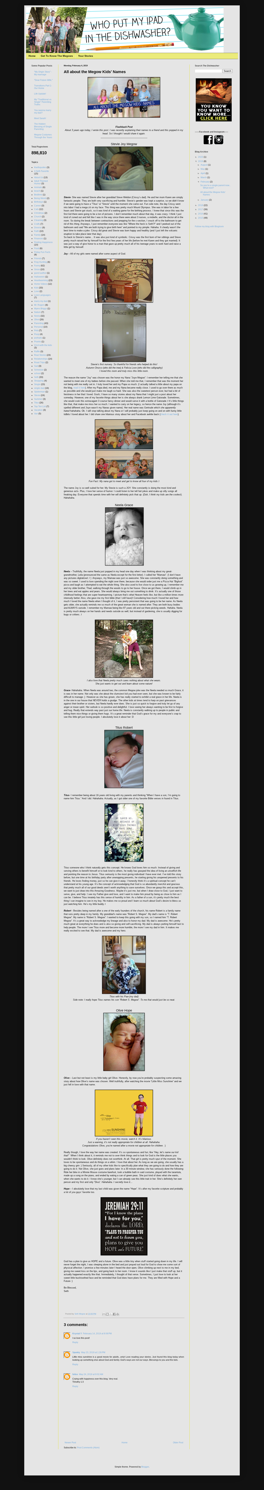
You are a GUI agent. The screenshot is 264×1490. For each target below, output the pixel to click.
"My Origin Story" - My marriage (43, 73)
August (204, 165)
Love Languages (42, 295)
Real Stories (40, 355)
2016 (201, 213)
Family (37, 235)
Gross (37, 269)
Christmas (39, 213)
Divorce (38, 227)
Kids (36, 287)
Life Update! (40, 93)
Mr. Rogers (39, 305)
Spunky (76, 1352)
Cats (36, 209)
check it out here (169, 414)
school (37, 373)
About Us (38, 177)
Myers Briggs (40, 308)
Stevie (37, 395)
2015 (201, 218)
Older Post (178, 1442)
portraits (38, 338)
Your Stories (85, 55)
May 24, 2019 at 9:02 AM (91, 1374)
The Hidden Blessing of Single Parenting (43, 126)
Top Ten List (40, 406)
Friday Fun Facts (42, 252)
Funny (37, 265)
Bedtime (38, 194)
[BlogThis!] (107, 1314)
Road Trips (39, 362)
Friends (37, 258)
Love (36, 291)
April (203, 173)
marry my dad (40, 301)
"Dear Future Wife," (43, 80)
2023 (201, 157)
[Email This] (104, 1314)
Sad (36, 366)
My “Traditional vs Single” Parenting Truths (42, 102)
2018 (201, 205)
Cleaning (38, 220)
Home (32, 55)
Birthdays (38, 202)
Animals (38, 187)
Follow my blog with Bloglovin (209, 226)
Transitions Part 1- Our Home (43, 86)
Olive (36, 319)
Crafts (37, 224)
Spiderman (39, 391)
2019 (201, 161)
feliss (75, 1374)
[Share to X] (111, 1314)
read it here (79, 387)
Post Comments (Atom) (88, 1447)
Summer (38, 399)
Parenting (39, 323)
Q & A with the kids (43, 345)
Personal (38, 327)
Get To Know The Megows (57, 55)
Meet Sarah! (40, 118)
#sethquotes (40, 167)
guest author (40, 273)
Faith (36, 231)
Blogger (145, 1467)
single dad (39, 388)
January (205, 200)
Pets (36, 330)
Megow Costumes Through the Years (43, 135)
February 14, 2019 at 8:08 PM (97, 1333)
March (204, 177)
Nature (37, 312)
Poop (36, 334)
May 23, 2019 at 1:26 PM (93, 1352)
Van (36, 413)
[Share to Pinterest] (117, 1314)
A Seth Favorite (41, 171)
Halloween (39, 277)
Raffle (37, 351)
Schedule (38, 370)
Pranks (37, 341)
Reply (75, 1342)
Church (37, 216)
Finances (38, 238)
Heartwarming (41, 280)
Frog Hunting (40, 262)
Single (37, 384)
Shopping (39, 381)
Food (36, 248)
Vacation (38, 410)
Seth (36, 377)
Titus (36, 402)
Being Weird (40, 198)
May (203, 169)
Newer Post (70, 1442)
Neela (37, 316)
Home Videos (40, 284)
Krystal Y (77, 1333)
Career (37, 205)
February (205, 182)
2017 (201, 209)
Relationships (41, 359)
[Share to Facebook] (114, 1314)
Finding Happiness (43, 242)
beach (37, 191)
